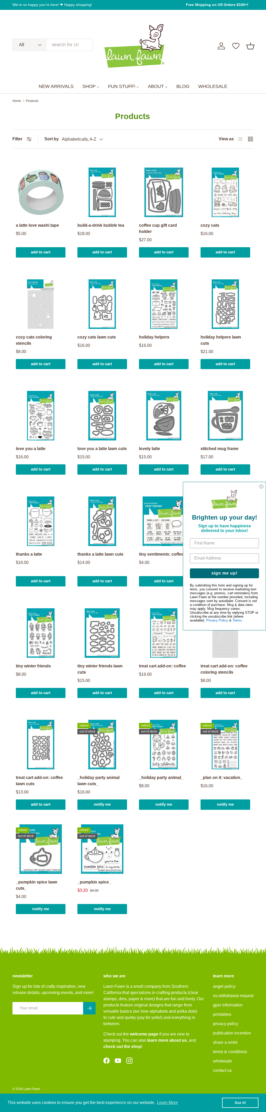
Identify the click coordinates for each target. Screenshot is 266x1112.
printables (222, 1014)
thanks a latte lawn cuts (100, 554)
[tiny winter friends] (40, 633)
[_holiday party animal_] (164, 744)
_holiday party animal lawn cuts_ (98, 780)
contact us (222, 1070)
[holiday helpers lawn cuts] (225, 304)
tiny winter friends (33, 666)
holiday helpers (154, 337)
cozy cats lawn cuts (96, 337)
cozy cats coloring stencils (34, 340)
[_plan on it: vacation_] (225, 744)
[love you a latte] (40, 415)
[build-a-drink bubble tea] (102, 192)
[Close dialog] (261, 486)
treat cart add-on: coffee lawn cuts (39, 780)
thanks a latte (29, 554)
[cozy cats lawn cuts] (102, 304)
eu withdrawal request (233, 995)
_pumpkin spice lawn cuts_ (36, 885)
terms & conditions (230, 1051)
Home (16, 100)
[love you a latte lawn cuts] (102, 415)
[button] (250, 46)
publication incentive (232, 1033)
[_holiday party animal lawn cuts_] (102, 744)
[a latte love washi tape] (40, 192)
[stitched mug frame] (225, 415)
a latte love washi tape (37, 225)
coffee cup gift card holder (158, 228)
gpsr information (228, 1005)
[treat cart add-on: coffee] (164, 633)
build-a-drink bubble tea (100, 225)
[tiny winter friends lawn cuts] (102, 633)
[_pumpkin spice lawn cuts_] (40, 849)
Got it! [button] (240, 1103)
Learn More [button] (167, 1102)
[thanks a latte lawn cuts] (102, 521)
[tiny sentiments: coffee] (164, 521)
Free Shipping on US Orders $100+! (217, 5)
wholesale (222, 1061)
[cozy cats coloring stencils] (40, 304)
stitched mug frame (219, 448)
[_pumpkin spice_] (102, 849)
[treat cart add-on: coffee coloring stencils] (225, 633)
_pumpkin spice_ (94, 882)
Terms (237, 620)
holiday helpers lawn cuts (221, 340)
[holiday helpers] (164, 304)
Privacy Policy (217, 620)
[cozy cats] (225, 192)
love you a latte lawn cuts (102, 448)
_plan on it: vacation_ (222, 777)
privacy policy (225, 1023)
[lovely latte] (164, 415)
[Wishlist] (236, 46)
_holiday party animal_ (161, 777)
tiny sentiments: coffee (161, 554)
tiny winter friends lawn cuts (100, 669)
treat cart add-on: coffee (162, 666)
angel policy (224, 986)
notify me (102, 804)
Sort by (51, 139)
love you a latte (30, 448)
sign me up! (224, 573)
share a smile (225, 1042)
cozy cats (210, 225)
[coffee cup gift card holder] (164, 192)
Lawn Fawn (32, 1089)
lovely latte (149, 448)
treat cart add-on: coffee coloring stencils (224, 669)
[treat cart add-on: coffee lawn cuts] (40, 744)
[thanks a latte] (40, 521)
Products (32, 100)
